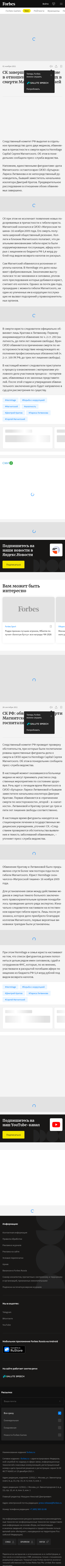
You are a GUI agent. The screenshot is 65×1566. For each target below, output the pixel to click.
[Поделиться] (56, 66)
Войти (46, 3)
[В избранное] (61, 66)
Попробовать (33, 89)
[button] (61, 3)
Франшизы (53, 10)
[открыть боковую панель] (53, 3)
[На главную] (9, 3)
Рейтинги (39, 10)
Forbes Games (17, 10)
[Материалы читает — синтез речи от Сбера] (51, 66)
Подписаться (13, 564)
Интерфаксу (39, 1311)
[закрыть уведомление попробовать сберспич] (51, 75)
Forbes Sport (10, 626)
